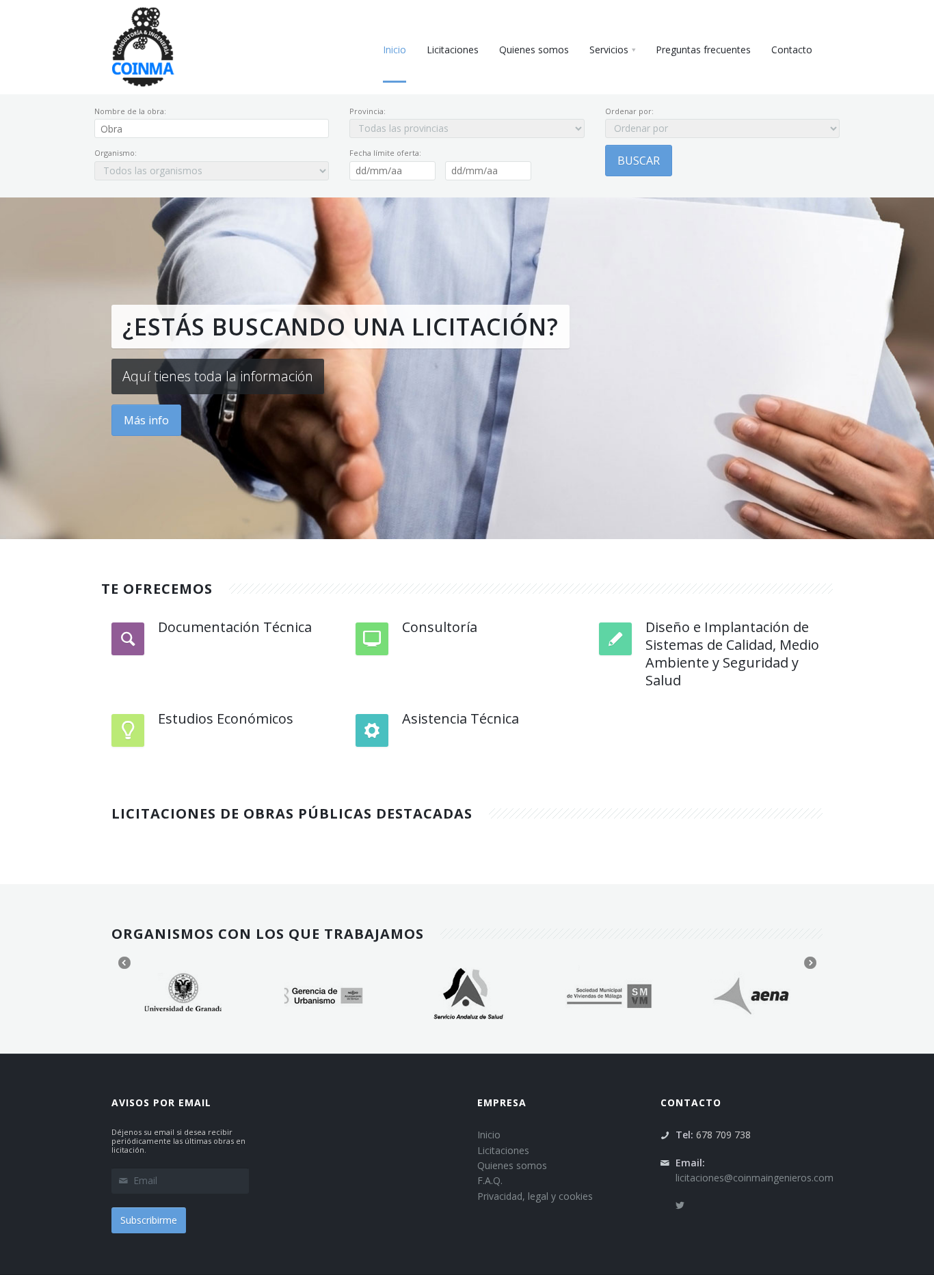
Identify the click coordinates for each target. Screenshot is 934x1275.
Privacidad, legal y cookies (535, 1196)
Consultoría (439, 627)
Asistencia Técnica (460, 718)
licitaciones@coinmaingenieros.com (754, 1177)
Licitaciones (503, 1150)
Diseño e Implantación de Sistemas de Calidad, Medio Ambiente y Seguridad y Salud (732, 653)
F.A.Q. (490, 1180)
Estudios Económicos (225, 718)
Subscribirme (148, 1220)
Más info (146, 420)
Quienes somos (512, 1165)
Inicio (489, 1134)
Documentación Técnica (235, 627)
